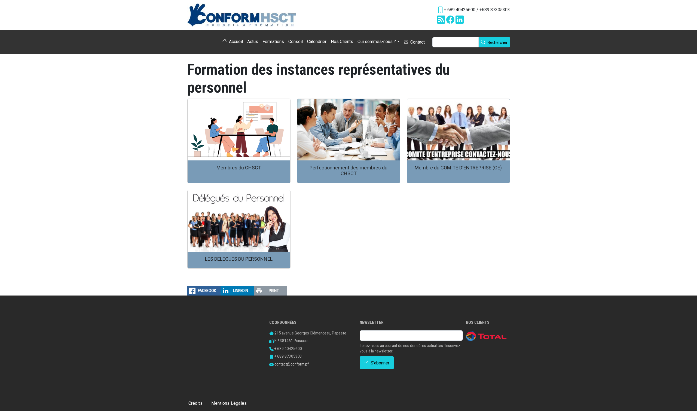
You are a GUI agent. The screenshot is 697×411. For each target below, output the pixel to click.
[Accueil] (244, 15)
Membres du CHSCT (238, 168)
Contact (417, 42)
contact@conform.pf (291, 364)
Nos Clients (342, 41)
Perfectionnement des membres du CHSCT (348, 170)
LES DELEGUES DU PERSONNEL (239, 259)
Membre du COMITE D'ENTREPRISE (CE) (458, 168)
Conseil (295, 41)
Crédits (195, 403)
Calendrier (316, 41)
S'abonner (380, 363)
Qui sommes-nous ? (376, 41)
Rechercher (498, 43)
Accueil (236, 41)
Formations (273, 41)
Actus (252, 41)
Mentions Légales (229, 403)
